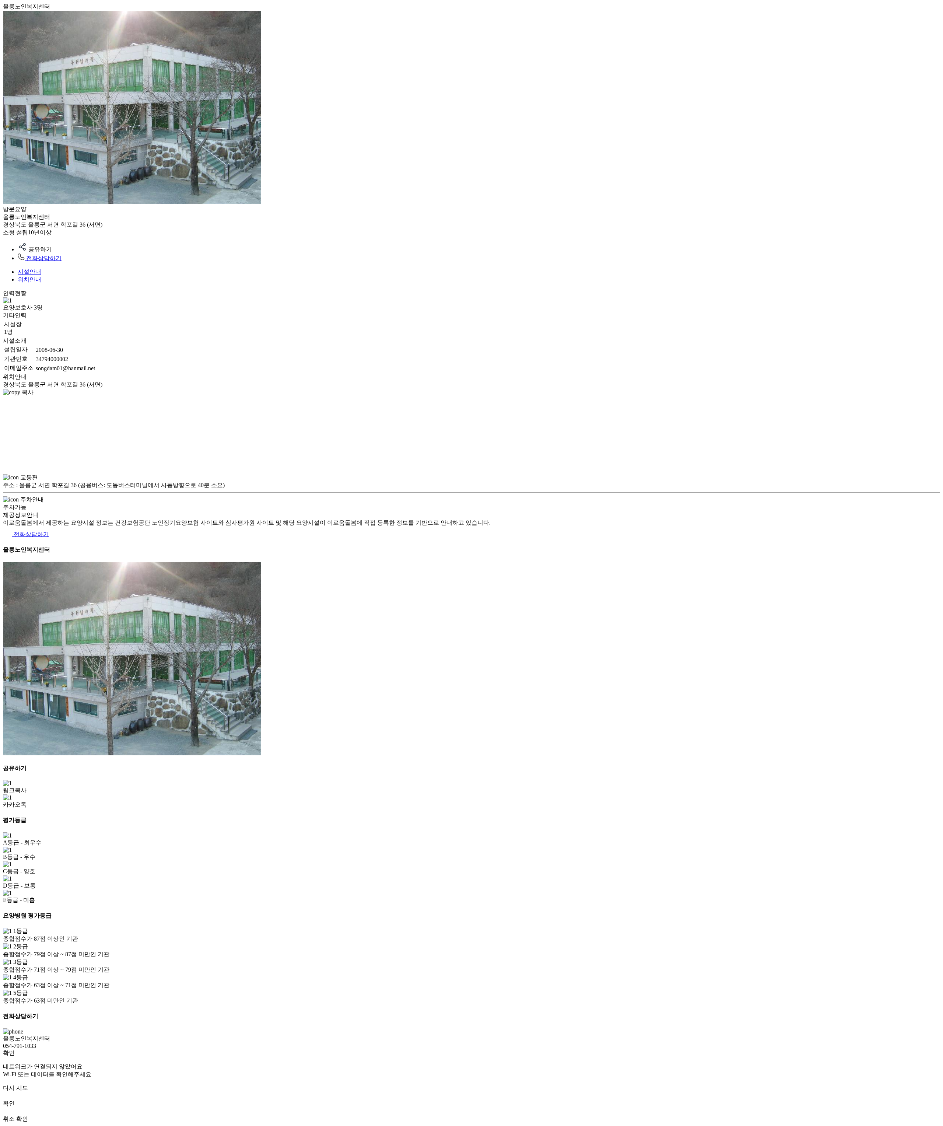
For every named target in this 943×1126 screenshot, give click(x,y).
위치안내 (29, 279)
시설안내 (29, 272)
